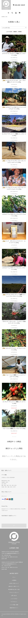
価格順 (15, 31)
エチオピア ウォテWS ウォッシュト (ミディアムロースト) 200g (16, 108)
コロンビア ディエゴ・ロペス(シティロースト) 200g (16, 349)
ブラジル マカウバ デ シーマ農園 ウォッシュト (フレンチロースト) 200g (16, 295)
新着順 (20, 31)
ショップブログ (14, 598)
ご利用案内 (14, 580)
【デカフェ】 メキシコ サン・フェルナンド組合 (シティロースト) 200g (14, 322)
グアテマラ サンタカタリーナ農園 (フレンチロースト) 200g (14, 54)
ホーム (14, 577)
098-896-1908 (7, 555)
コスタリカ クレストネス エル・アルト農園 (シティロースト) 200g (16, 81)
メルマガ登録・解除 (14, 604)
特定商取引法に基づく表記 (14, 589)
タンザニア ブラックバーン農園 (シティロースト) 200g (14, 402)
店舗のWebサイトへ (14, 607)
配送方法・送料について (14, 586)
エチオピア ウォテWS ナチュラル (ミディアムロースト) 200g (14, 215)
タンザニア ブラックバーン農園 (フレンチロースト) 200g (14, 134)
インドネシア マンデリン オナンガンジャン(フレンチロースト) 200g (16, 161)
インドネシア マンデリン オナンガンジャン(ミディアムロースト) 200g (16, 188)
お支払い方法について (14, 583)
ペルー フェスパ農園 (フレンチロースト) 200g (14, 428)
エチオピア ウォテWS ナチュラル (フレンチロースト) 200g (14, 268)
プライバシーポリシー (14, 592)
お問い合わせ (14, 595)
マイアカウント (14, 601)
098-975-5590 (7, 565)
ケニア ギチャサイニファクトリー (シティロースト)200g (16, 241)
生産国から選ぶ (5, 16)
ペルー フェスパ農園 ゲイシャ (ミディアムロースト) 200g (16, 375)
